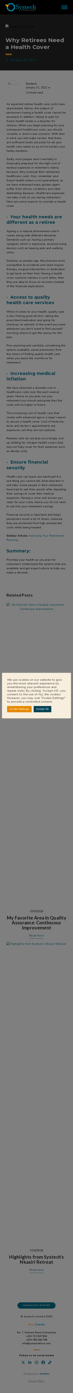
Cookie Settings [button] (19, 709)
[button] (64, 7)
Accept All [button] (42, 709)
